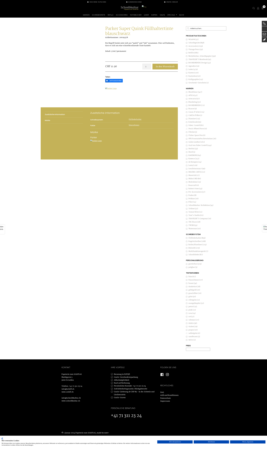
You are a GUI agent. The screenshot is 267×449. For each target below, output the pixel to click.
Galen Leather (196, 142)
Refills (193, 52)
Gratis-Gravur (120, 397)
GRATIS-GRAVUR (172, 2)
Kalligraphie (195, 79)
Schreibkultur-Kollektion (200, 205)
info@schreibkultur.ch (71, 398)
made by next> (103, 433)
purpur (193, 330)
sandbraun (194, 336)
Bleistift (194, 248)
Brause (192, 108)
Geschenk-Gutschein (97, 2)
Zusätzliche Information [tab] (55, 114)
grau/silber (194, 293)
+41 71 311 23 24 (75, 386)
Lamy (192, 165)
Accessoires (195, 46)
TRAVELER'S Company (199, 218)
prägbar (192, 267)
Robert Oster (195, 188)
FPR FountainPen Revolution (202, 138)
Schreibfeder (195, 254)
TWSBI (192, 225)
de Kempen (194, 162)
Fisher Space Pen (196, 135)
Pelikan (193, 198)
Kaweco (193, 158)
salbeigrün (194, 333)
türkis (192, 323)
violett (192, 326)
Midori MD (194, 178)
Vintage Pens (195, 49)
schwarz (193, 320)
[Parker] (113, 95)
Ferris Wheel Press (197, 128)
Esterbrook (194, 122)
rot (191, 316)
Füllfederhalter (135, 119)
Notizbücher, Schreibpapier (202, 56)
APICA (192, 95)
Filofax (192, 132)
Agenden (193, 66)
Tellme (193, 208)
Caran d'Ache (196, 112)
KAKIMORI (194, 155)
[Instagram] (167, 374)
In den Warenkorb (165, 66)
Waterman (194, 228)
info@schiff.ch (68, 389)
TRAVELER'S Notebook (199, 59)
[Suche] (253, 8)
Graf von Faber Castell (200, 145)
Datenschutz (165, 398)
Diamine (194, 118)
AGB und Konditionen (169, 395)
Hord (191, 152)
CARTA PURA (195, 115)
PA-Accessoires (196, 192)
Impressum (165, 401)
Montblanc (195, 92)
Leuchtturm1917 (196, 168)
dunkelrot (194, 286)
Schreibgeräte (196, 42)
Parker (192, 195)
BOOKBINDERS (196, 105)
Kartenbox (194, 76)
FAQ (162, 392)
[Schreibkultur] (129, 8)
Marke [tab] (47, 120)
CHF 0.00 (264, 7)
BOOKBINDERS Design (199, 62)
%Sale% (193, 39)
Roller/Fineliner (197, 244)
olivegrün (194, 300)
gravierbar (195, 264)
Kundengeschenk (135, 2)
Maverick (194, 175)
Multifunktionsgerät (198, 251)
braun (192, 283)
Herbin (193, 148)
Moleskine (194, 182)
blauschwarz (134, 125)
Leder (193, 69)
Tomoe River (195, 212)
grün (192, 296)
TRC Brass (194, 222)
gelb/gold (194, 290)
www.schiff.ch (68, 392)
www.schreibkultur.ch (71, 401)
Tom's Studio (195, 215)
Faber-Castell (195, 125)
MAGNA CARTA (196, 172)
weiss (192, 340)
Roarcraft (193, 185)
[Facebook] (162, 374)
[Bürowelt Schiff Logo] (144, 8)
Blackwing (194, 102)
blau (192, 276)
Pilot (192, 202)
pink (192, 310)
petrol (192, 306)
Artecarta (194, 98)
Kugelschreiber (197, 241)
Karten (193, 72)
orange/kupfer (196, 303)
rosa (192, 313)
